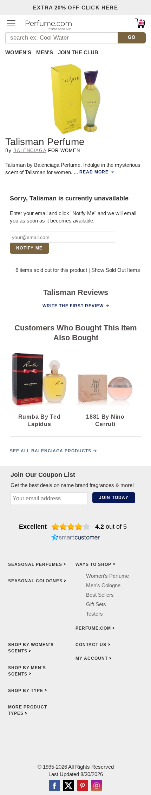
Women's (18, 52)
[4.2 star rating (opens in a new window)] (71, 526)
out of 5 (111, 526)
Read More (94, 172)
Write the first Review (73, 305)
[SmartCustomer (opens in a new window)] (75, 538)
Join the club (78, 52)
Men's (44, 52)
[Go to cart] (140, 23)
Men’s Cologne (103, 585)
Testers (94, 613)
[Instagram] (96, 786)
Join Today (114, 497)
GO (132, 37)
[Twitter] (68, 786)
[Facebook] (54, 786)
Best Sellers (100, 594)
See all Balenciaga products (50, 450)
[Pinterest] (82, 786)
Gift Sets (96, 604)
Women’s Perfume (107, 575)
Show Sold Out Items (115, 270)
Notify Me (29, 248)
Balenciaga (29, 150)
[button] (11, 23)
